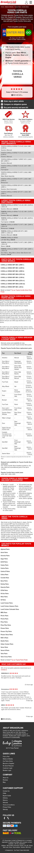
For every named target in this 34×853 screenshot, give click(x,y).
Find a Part (6, 756)
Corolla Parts (5, 578)
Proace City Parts (6, 631)
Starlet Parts (4, 641)
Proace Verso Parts (7, 634)
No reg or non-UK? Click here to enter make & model (17, 38)
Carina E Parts (5, 571)
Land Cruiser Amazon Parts (9, 606)
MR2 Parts (4, 612)
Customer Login (7, 768)
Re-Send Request (8, 766)
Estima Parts (5, 584)
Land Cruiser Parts (7, 603)
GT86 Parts (4, 590)
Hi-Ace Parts (5, 593)
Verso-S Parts (5, 650)
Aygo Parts (4, 559)
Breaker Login (7, 770)
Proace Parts (5, 628)
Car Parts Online (8, 761)
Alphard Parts (5, 549)
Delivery (5, 798)
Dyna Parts (4, 581)
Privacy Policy (7, 807)
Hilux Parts (4, 597)
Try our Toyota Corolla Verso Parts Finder (16, 291)
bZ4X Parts (4, 562)
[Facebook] (4, 819)
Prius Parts (4, 622)
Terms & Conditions (9, 805)
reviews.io (4, 670)
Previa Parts (4, 619)
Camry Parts (4, 565)
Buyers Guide (7, 796)
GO (28, 32)
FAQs (4, 793)
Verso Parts (4, 647)
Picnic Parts (4, 616)
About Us (5, 778)
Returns (5, 800)
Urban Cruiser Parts (7, 644)
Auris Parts (4, 552)
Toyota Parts (17, 7)
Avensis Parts (5, 555)
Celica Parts (4, 574)
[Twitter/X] (8, 819)
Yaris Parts (4, 653)
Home (2, 7)
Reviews (5, 780)
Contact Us (6, 791)
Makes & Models (9, 7)
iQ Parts (3, 600)
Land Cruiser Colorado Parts (10, 609)
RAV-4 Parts (4, 638)
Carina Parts (4, 568)
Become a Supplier (8, 763)
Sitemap (5, 809)
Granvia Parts (5, 587)
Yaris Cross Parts (6, 657)
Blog (4, 782)
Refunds (5, 802)
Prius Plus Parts (6, 625)
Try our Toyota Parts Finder (19, 660)
